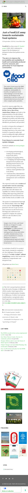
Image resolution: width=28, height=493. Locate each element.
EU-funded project (9, 312)
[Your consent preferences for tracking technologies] (25, 490)
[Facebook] (3, 478)
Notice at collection (8, 491)
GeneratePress (22, 484)
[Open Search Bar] (25, 6)
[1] (3, 287)
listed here (15, 264)
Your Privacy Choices (12, 488)
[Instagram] (12, 478)
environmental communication (13, 310)
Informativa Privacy (9, 469)
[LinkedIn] (9, 478)
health (18, 312)
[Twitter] (6, 478)
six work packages (19, 146)
